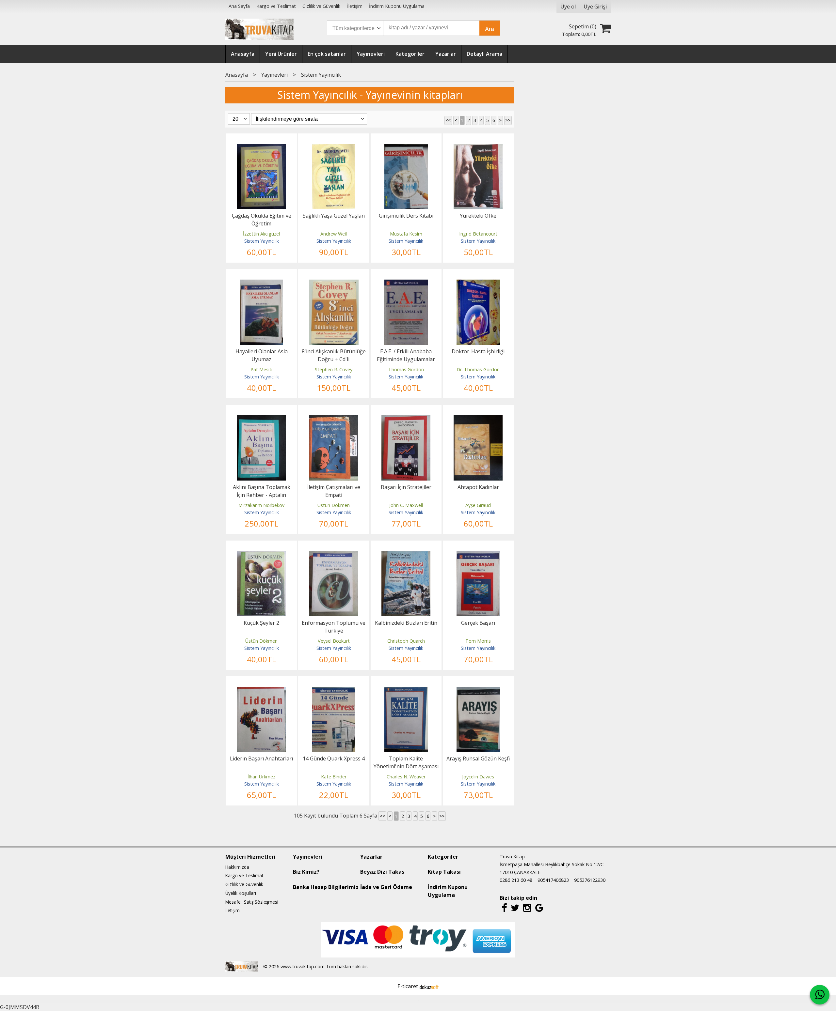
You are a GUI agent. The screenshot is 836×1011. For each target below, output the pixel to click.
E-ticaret (407, 986)
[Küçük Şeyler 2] (261, 555)
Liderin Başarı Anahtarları (261, 758)
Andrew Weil (333, 234)
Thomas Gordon (406, 369)
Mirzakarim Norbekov (261, 505)
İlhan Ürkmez (261, 777)
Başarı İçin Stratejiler (406, 487)
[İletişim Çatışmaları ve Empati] (333, 419)
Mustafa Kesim (406, 234)
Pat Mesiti (261, 369)
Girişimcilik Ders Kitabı (406, 215)
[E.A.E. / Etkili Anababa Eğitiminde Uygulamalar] (406, 283)
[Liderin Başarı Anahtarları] (261, 690)
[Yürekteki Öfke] (478, 147)
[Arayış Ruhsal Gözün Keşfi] (478, 690)
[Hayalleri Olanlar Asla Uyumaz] (261, 283)
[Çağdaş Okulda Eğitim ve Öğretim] (261, 147)
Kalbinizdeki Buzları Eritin (406, 622)
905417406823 (553, 880)
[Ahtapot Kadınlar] (478, 419)
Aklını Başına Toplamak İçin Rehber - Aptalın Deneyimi (261, 494)
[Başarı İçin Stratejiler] (405, 419)
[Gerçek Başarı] (478, 555)
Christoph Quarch (406, 641)
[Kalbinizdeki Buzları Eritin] (405, 555)
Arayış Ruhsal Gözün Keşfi (478, 758)
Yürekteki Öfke (478, 215)
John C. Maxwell (406, 505)
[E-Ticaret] (429, 986)
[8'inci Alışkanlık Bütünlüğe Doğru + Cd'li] (334, 283)
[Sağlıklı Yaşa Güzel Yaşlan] (333, 147)
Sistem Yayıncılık (261, 241)
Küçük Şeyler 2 (261, 622)
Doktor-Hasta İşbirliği (478, 351)
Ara (489, 29)
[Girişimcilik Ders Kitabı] (406, 147)
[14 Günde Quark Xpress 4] (333, 690)
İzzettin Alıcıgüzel (261, 234)
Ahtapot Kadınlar (478, 487)
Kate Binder (333, 777)
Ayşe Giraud (478, 505)
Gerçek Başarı (478, 622)
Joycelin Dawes (478, 777)
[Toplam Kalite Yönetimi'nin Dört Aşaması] (406, 690)
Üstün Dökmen (333, 505)
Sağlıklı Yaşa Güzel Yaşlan (334, 215)
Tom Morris (478, 641)
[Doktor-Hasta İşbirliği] (478, 283)
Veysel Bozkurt (334, 641)
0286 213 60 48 (516, 880)
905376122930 (589, 880)
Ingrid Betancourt (478, 234)
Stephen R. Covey (333, 369)
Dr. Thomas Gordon (478, 369)
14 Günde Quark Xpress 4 (334, 758)
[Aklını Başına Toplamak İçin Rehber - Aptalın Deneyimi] (261, 419)
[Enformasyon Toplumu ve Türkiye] (333, 555)
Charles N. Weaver (406, 777)
